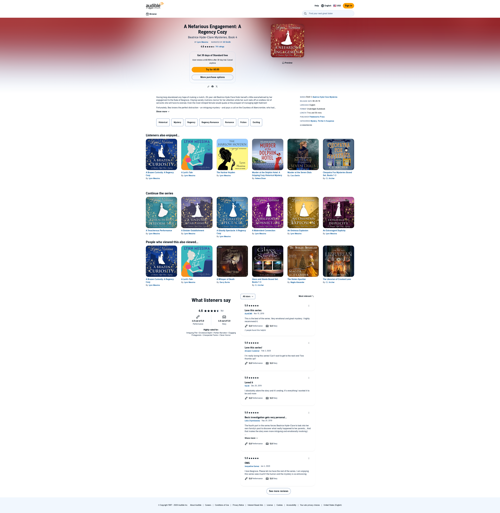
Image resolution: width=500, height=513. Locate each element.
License (270, 505)
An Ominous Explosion (298, 230)
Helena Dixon (260, 178)
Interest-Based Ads (255, 505)
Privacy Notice (238, 505)
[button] (208, 87)
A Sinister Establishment (192, 230)
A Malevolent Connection (263, 230)
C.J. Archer (330, 178)
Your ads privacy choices (310, 505)
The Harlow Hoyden (226, 172)
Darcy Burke (225, 282)
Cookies (280, 505)
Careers (208, 505)
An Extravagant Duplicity (334, 230)
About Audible (195, 505)
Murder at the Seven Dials (300, 172)
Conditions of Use (222, 505)
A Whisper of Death (226, 279)
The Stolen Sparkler (297, 279)
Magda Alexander (297, 282)
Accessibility (291, 505)
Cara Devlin (295, 175)
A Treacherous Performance (159, 230)
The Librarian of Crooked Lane (337, 279)
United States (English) (333, 505)
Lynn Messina (154, 178)
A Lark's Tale (187, 172)
